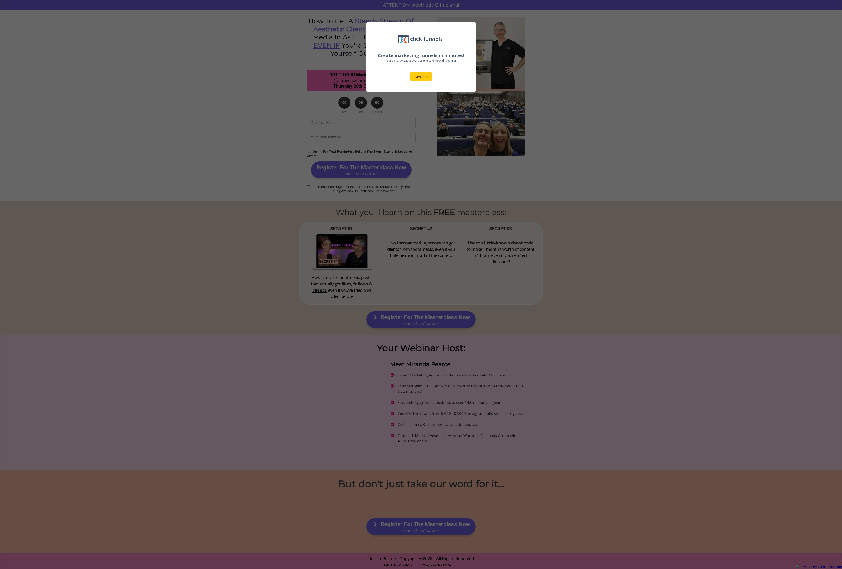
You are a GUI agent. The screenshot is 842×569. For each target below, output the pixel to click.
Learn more (421, 77)
